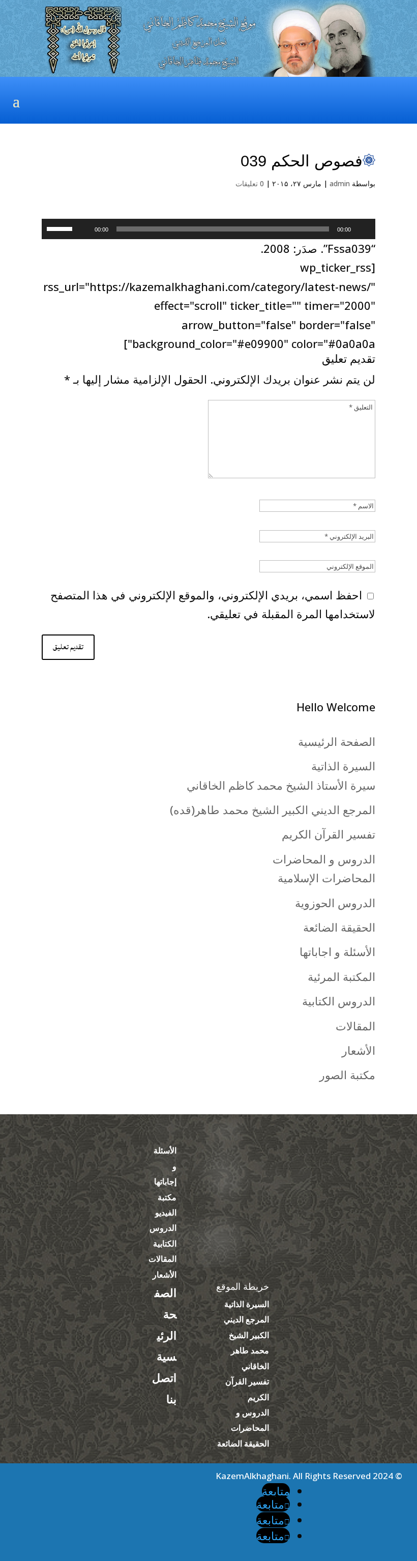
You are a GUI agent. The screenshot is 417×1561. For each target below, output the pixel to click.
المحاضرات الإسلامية (326, 877)
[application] (208, 229)
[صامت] (83, 229)
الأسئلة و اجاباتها (337, 951)
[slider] (61, 228)
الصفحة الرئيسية (336, 741)
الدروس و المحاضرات (324, 858)
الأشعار (358, 1050)
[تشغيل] (362, 229)
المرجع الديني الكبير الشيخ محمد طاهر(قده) (272, 809)
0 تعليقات (249, 183)
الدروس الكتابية (338, 1000)
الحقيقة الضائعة (339, 927)
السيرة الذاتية (343, 765)
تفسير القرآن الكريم (328, 834)
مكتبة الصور (347, 1074)
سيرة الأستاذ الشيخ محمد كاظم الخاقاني (281, 785)
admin (340, 183)
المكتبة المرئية (341, 976)
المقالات (355, 1025)
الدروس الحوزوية (335, 902)
